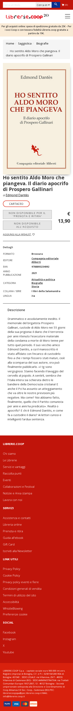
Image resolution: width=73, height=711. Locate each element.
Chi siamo (9, 453)
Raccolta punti (12, 473)
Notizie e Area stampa (17, 493)
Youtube (8, 652)
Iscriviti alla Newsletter (17, 551)
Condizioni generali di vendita (22, 589)
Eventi (7, 480)
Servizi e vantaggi (14, 467)
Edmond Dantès (17, 195)
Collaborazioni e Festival (18, 487)
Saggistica (25, 43)
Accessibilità (11, 602)
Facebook (9, 632)
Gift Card (9, 544)
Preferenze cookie (15, 614)
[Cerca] (55, 5)
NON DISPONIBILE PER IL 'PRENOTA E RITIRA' (27, 214)
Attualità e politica (43, 279)
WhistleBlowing (13, 608)
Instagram (9, 639)
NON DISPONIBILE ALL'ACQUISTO (27, 225)
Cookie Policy (11, 575)
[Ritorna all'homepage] (27, 16)
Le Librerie (10, 460)
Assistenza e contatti (17, 518)
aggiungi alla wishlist (17, 234)
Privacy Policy (11, 569)
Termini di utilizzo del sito (19, 595)
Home (10, 43)
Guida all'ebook (13, 538)
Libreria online (12, 524)
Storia (35, 286)
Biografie (42, 43)
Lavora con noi (12, 500)
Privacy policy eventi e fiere (21, 582)
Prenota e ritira (13, 531)
